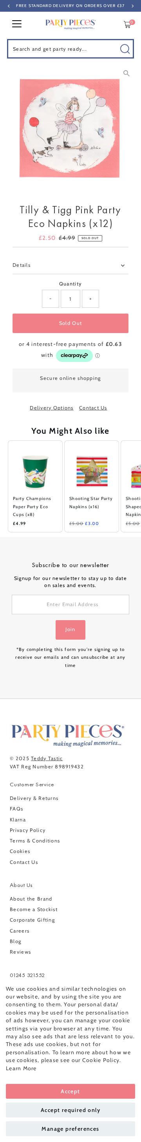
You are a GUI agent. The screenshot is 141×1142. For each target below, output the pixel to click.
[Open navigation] (17, 24)
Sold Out (70, 323)
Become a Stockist (34, 909)
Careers (19, 931)
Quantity (70, 284)
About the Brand (31, 899)
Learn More (21, 1068)
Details (22, 265)
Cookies (20, 851)
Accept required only (70, 1110)
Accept (70, 1091)
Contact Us (93, 408)
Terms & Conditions (35, 841)
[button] (4, 486)
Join (70, 629)
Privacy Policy (27, 830)
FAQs (16, 809)
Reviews (20, 952)
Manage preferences (70, 1128)
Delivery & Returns (34, 798)
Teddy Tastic (47, 758)
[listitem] (35, 486)
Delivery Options (51, 408)
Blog (15, 941)
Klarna (18, 820)
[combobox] (70, 49)
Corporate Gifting (32, 920)
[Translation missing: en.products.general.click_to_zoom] (126, 73)
